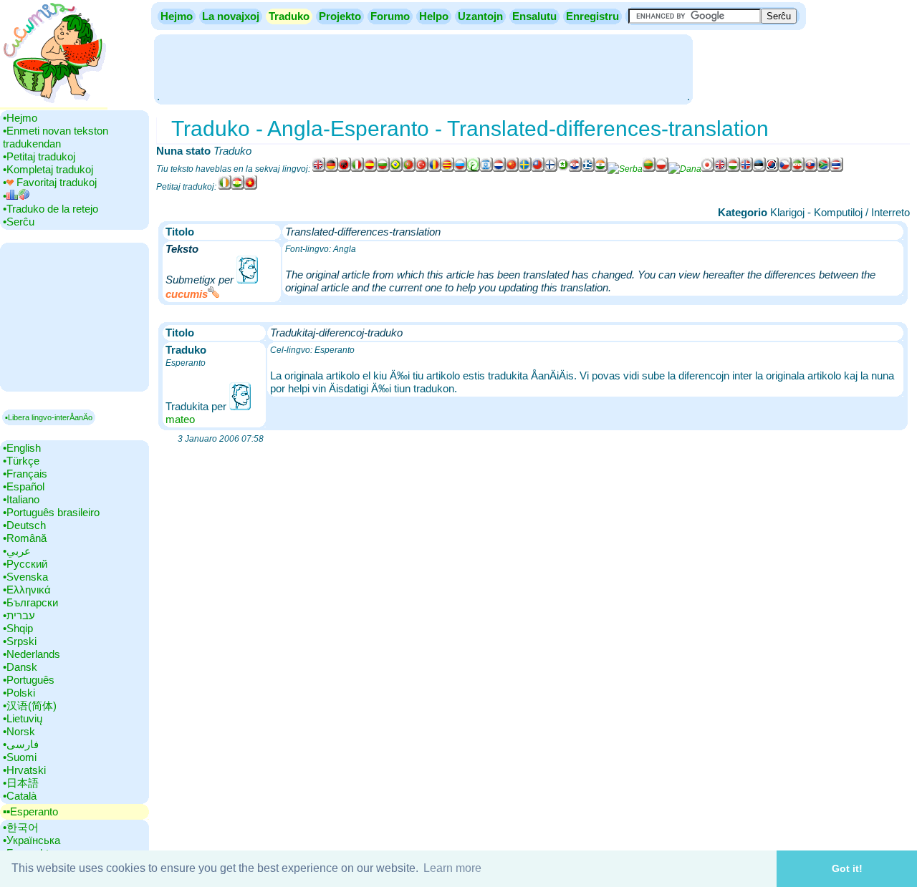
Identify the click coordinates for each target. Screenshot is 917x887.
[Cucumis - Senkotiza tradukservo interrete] (53, 103)
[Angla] (318, 169)
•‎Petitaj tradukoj (39, 156)
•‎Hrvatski (24, 770)
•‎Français (25, 473)
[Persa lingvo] (798, 169)
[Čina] (538, 169)
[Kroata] (575, 169)
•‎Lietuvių (22, 718)
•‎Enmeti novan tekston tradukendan (55, 137)
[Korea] (772, 169)
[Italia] (357, 169)
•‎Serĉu (18, 221)
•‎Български (30, 602)
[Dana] (684, 169)
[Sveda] (525, 169)
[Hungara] (733, 169)
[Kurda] (237, 187)
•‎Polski (19, 693)
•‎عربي (17, 551)
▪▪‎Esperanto (30, 811)
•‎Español (23, 486)
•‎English (22, 448)
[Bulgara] (383, 169)
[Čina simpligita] (512, 169)
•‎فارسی (21, 744)
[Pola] (662, 169)
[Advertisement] (423, 68)
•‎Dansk (20, 667)
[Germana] (331, 169)
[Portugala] (409, 169)
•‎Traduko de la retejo (50, 209)
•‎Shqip (18, 628)
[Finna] (550, 169)
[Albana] (344, 169)
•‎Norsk (19, 731)
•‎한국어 (21, 827)
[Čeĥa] (785, 169)
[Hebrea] (486, 169)
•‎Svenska (25, 577)
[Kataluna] (447, 169)
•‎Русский (25, 564)
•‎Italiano (21, 499)
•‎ (4, 196)
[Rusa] (460, 169)
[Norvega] (746, 169)
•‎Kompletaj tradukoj (48, 169)
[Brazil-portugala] (396, 169)
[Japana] (707, 169)
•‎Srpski (20, 641)
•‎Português (28, 680)
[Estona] (759, 169)
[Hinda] (601, 169)
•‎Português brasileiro (51, 512)
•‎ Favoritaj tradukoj (50, 182)
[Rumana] (434, 169)
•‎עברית (19, 615)
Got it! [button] (847, 868)
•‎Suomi (20, 757)
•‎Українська (31, 840)
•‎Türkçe (21, 461)
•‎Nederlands (31, 654)
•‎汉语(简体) (30, 705)
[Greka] (588, 169)
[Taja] (836, 169)
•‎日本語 (21, 783)
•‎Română (25, 538)
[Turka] (422, 169)
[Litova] (649, 169)
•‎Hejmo (20, 118)
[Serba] (625, 169)
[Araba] (473, 169)
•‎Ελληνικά (27, 589)
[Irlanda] (225, 187)
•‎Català (20, 796)
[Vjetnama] (250, 187)
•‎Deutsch (24, 525)
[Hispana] (370, 169)
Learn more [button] (452, 868)
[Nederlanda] (499, 169)
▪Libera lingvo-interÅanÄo (48, 417)
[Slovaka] (811, 169)
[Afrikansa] (823, 169)
